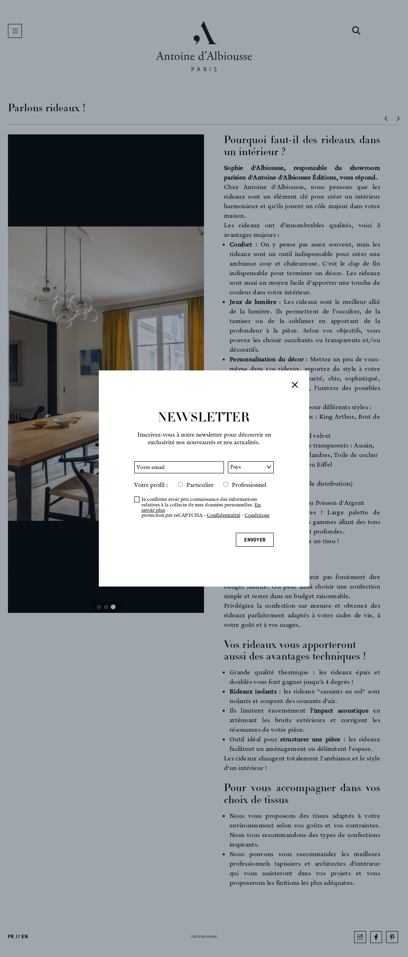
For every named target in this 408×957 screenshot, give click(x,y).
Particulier (200, 484)
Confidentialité (223, 515)
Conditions (257, 515)
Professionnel (249, 484)
